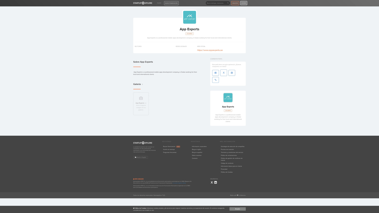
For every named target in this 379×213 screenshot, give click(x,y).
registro (235, 3)
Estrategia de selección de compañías (232, 146)
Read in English (141, 157)
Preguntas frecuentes (169, 152)
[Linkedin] (215, 182)
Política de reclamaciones (229, 155)
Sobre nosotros (196, 155)
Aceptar (237, 209)
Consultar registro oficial (179, 183)
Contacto (194, 158)
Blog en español (197, 152)
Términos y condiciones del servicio (232, 152)
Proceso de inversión (227, 149)
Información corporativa (199, 146)
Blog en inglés (196, 149)
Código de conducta (227, 163)
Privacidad (224, 169)
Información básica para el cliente (231, 166)
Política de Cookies (227, 172)
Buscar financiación (171, 146)
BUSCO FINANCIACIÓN (171, 3)
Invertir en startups (169, 149)
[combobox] (218, 3)
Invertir (159, 3)
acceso (243, 3)
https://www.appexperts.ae (210, 50)
